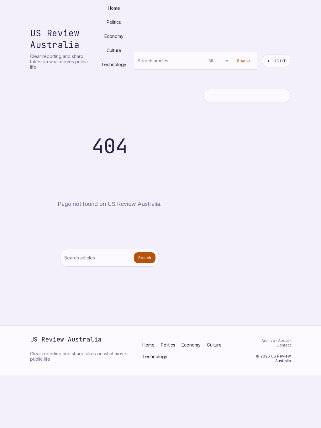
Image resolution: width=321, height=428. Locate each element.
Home (114, 8)
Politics (114, 22)
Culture (114, 50)
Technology (113, 64)
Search (243, 60)
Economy (114, 36)
